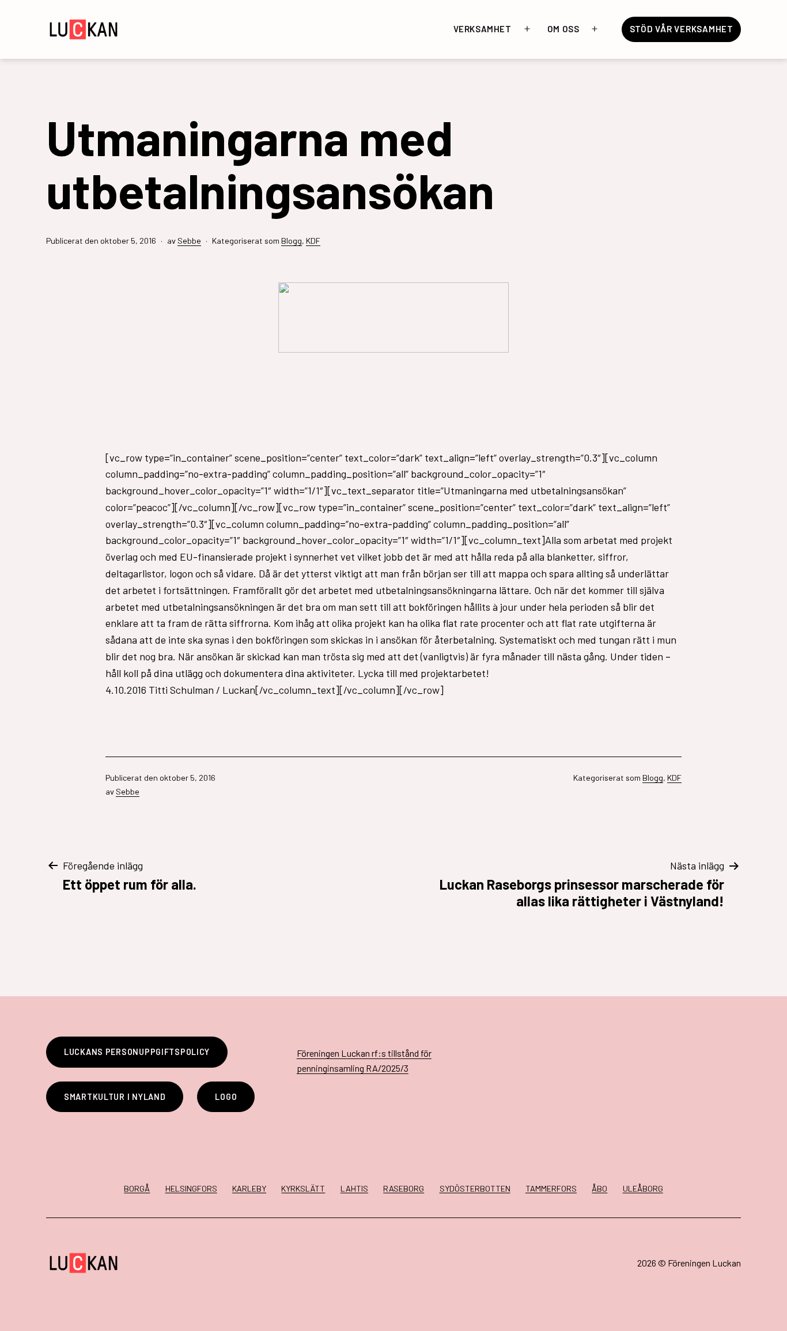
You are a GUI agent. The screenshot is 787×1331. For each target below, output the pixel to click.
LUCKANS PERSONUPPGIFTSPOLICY (137, 1052)
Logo (226, 1097)
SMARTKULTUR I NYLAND (114, 1097)
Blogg (291, 240)
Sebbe (189, 240)
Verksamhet (482, 29)
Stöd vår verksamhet (681, 29)
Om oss (563, 29)
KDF (313, 240)
